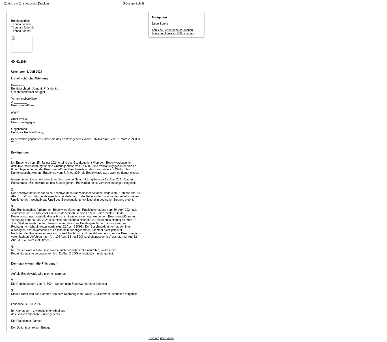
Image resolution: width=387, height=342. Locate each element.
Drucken (43, 3)
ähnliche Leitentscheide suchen (172, 30)
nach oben (167, 338)
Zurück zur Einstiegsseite (20, 3)
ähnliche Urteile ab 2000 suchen (173, 33)
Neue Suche (160, 23)
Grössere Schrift (133, 3)
